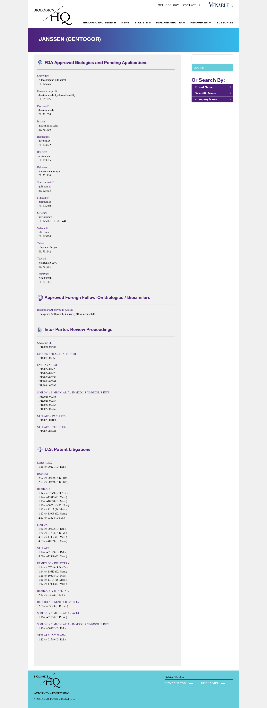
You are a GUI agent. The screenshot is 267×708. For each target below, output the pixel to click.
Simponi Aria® (45, 182)
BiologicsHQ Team (170, 22)
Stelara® (42, 212)
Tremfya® (43, 273)
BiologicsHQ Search (99, 22)
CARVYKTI (44, 342)
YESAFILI (55, 365)
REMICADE (44, 489)
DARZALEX (44, 462)
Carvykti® (43, 75)
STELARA (43, 416)
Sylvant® (42, 228)
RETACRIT (71, 353)
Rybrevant (42, 167)
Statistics (143, 22)
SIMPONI (42, 392)
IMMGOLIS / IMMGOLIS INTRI (91, 392)
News (125, 22)
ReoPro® (42, 152)
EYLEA (41, 365)
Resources (199, 22)
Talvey (41, 243)
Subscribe (225, 22)
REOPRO (42, 602)
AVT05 (76, 613)
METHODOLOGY (168, 5)
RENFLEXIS (61, 590)
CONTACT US (191, 5)
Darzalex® (43, 106)
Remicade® (43, 136)
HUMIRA (42, 473)
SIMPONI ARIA (60, 392)
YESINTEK (59, 427)
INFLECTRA (61, 563)
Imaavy (41, 121)
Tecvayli (42, 258)
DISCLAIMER (210, 683)
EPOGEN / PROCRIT (49, 353)
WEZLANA (59, 635)
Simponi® (43, 197)
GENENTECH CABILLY (65, 602)
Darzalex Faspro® (47, 91)
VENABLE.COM (175, 683)
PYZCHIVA (59, 416)
